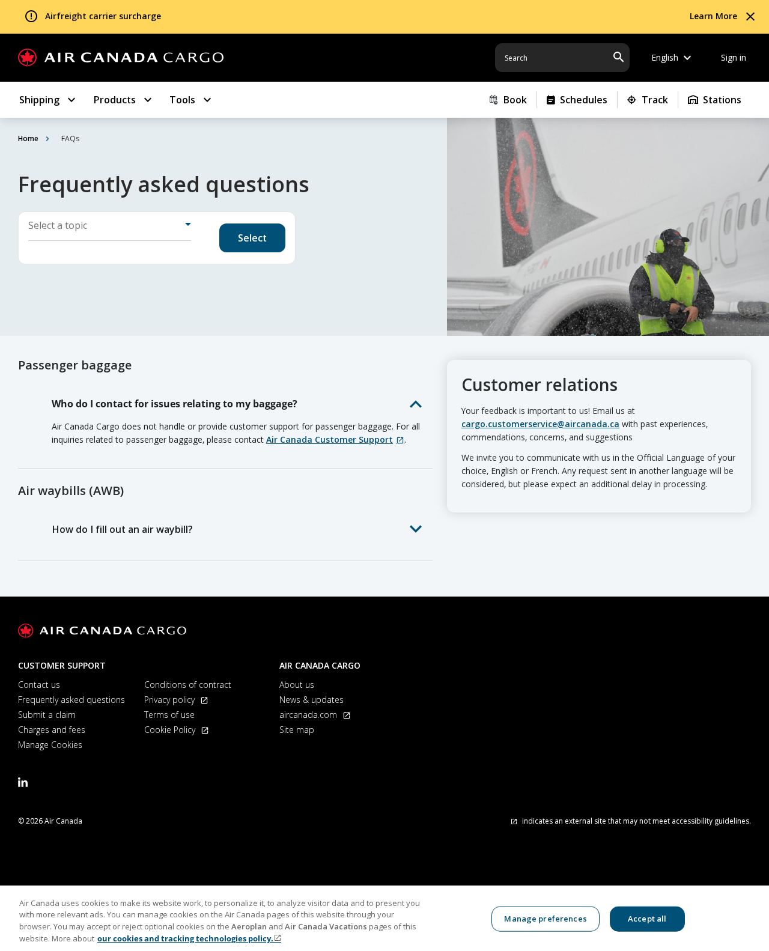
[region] (384, 918)
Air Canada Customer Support (329, 439)
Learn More (713, 16)
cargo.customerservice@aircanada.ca (540, 424)
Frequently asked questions (71, 699)
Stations (722, 99)
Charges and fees (51, 729)
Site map (296, 729)
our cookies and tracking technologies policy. (185, 938)
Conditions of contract (187, 684)
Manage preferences (545, 918)
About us (296, 684)
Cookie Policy (171, 729)
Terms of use (169, 714)
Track (655, 99)
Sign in (733, 57)
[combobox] (109, 229)
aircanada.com (309, 714)
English (673, 57)
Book (515, 99)
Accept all (647, 918)
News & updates (311, 699)
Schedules (583, 99)
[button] (237, 403)
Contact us (39, 684)
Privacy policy (170, 699)
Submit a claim (47, 714)
